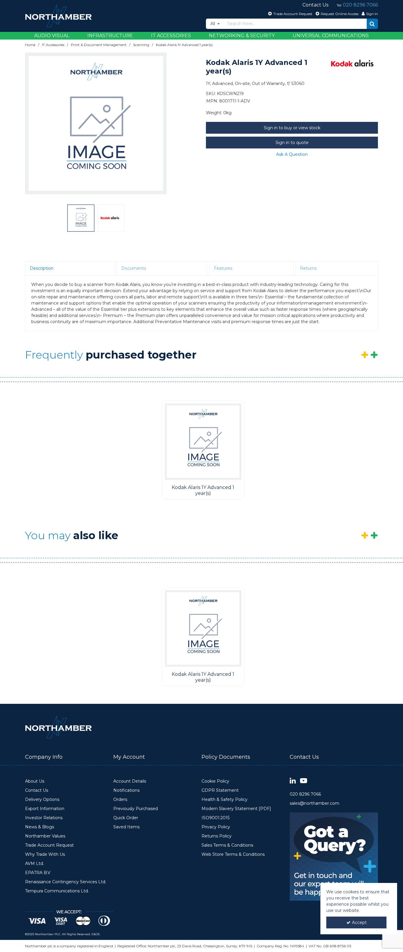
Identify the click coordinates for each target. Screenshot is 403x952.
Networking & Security (242, 35)
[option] (96, 123)
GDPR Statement (220, 790)
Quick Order (125, 817)
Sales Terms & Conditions (227, 845)
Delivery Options (42, 799)
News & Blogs (39, 827)
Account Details (129, 781)
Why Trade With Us (45, 854)
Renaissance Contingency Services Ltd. (65, 881)
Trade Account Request (49, 845)
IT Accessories (171, 35)
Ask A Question (292, 154)
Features (223, 268)
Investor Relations (44, 817)
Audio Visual (51, 35)
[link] (293, 781)
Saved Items (126, 827)
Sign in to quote (292, 142)
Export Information (44, 808)
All (213, 23)
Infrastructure (110, 35)
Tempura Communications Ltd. (57, 891)
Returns (308, 268)
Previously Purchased (135, 808)
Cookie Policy (215, 781)
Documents (133, 268)
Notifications (126, 790)
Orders (120, 799)
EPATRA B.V (37, 872)
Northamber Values (45, 836)
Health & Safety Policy (225, 799)
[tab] (70, 268)
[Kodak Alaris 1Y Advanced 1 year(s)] (203, 441)
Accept (359, 922)
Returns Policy (217, 836)
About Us (34, 781)
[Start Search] (372, 24)
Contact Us (36, 790)
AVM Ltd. (34, 863)
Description (41, 268)
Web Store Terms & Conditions (233, 854)
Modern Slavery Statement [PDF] (236, 808)
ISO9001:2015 (216, 817)
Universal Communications (331, 35)
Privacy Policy (216, 827)
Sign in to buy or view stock (292, 127)
